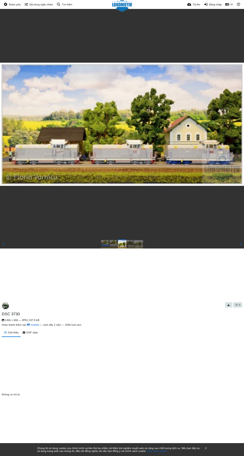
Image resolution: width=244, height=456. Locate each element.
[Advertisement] (122, 36)
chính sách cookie (156, 451)
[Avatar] (5, 305)
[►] (240, 244)
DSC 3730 (11, 314)
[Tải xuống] (228, 305)
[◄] (3, 244)
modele (35, 324)
